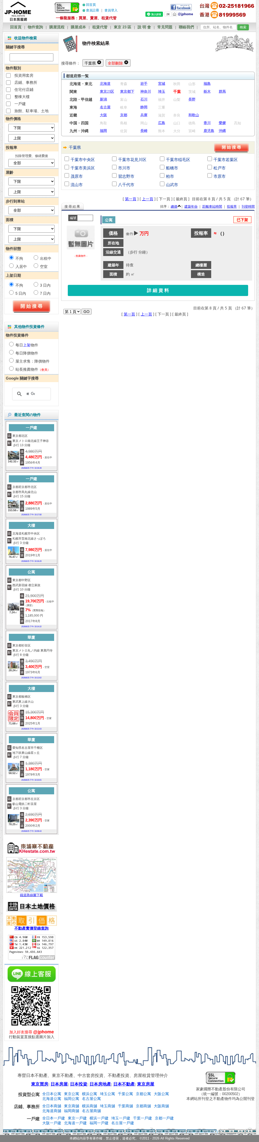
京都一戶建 (164, 1118)
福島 (207, 84)
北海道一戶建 (75, 1123)
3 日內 (45, 285)
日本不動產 (124, 1084)
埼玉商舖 (107, 1106)
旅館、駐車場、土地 (31, 111)
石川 (143, 99)
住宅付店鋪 (23, 89)
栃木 (207, 91)
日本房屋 (59, 1084)
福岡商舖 (71, 1111)
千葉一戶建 (142, 1118)
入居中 (21, 266)
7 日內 (45, 293)
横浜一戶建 (99, 1118)
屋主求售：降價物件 (32, 361)
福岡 (103, 131)
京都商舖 (143, 1106)
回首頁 (91, 5)
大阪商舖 (161, 1106)
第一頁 (130, 198)
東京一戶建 (77, 1118)
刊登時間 (248, 206)
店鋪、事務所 (25, 82)
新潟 (103, 99)
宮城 (161, 84)
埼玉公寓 (107, 1094)
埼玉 (161, 91)
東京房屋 (145, 1084)
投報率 (232, 206)
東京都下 (127, 91)
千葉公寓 (125, 1094)
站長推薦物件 (26, 369)
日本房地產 (100, 1084)
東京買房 (39, 1084)
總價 (174, 206)
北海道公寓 (51, 1098)
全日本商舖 (51, 1106)
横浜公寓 (89, 1094)
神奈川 (145, 91)
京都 (123, 115)
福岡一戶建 (99, 1123)
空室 (44, 266)
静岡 (143, 107)
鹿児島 (209, 131)
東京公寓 (71, 1094)
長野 (192, 99)
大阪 (103, 115)
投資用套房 (23, 75)
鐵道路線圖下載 (31, 895)
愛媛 (222, 123)
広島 (161, 123)
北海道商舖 (51, 1111)
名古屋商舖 (91, 1111)
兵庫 (143, 115)
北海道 (105, 84)
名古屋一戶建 (122, 1123)
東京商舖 (71, 1106)
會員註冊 (92, 10)
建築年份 (191, 206)
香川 (207, 123)
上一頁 (147, 198)
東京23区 (107, 91)
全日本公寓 (51, 1094)
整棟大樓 (22, 96)
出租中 (45, 258)
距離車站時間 (212, 206)
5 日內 (20, 293)
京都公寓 (143, 1094)
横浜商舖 (89, 1106)
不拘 (19, 258)
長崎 (143, 131)
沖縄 (222, 131)
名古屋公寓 (91, 1098)
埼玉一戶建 (120, 1118)
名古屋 (105, 107)
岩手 (143, 84)
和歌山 (193, 115)
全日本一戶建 (53, 1118)
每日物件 (26, 345)
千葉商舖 (125, 1106)
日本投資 (78, 1084)
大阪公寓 (161, 1094)
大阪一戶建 (51, 1123)
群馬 (222, 91)
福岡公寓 (71, 1098)
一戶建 (20, 104)
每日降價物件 (26, 353)
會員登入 (111, 10)
